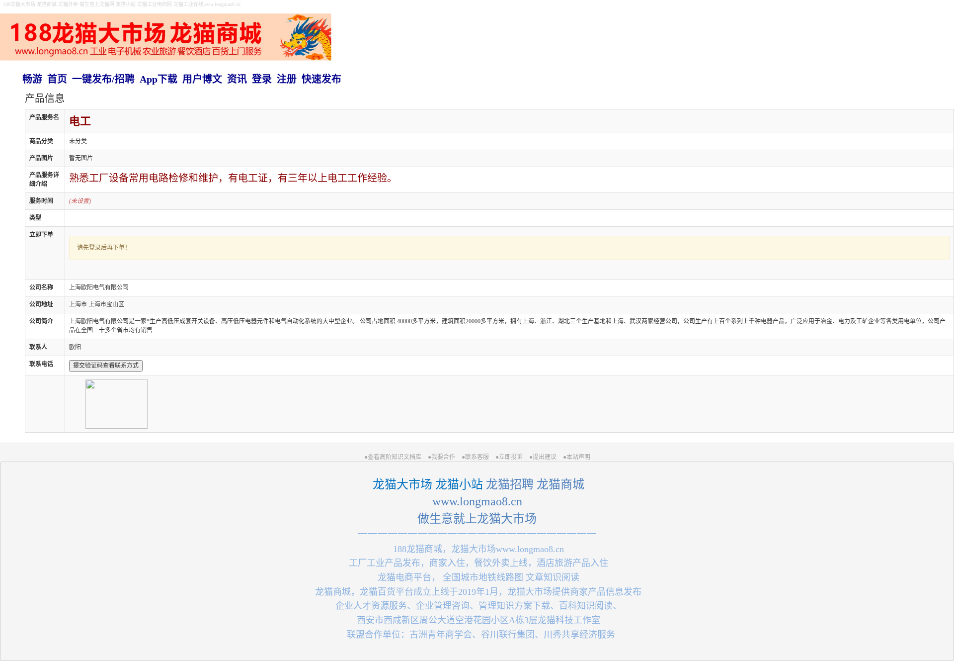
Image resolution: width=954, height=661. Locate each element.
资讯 (237, 79)
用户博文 (202, 79)
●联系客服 (475, 457)
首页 (57, 79)
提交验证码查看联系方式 (106, 365)
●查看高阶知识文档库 (392, 457)
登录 (262, 79)
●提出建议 (542, 457)
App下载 (158, 79)
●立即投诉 (509, 457)
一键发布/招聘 (103, 79)
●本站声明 (576, 457)
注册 (287, 79)
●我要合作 (441, 457)
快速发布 (321, 79)
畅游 (32, 79)
